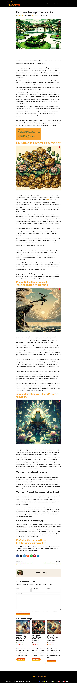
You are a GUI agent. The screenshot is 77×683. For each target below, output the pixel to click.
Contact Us (28, 681)
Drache (47, 199)
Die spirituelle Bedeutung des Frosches (25, 131)
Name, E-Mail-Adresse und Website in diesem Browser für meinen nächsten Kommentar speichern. (37, 611)
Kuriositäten (62, 3)
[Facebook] (17, 555)
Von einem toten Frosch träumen (24, 135)
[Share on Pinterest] (59, 21)
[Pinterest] (34, 555)
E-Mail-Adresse (34, 588)
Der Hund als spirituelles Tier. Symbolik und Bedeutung (22, 638)
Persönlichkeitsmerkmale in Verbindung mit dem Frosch (29, 132)
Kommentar (19, 593)
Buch (67, 3)
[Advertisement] (38, 55)
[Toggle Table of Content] (39, 130)
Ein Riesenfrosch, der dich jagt (25, 137)
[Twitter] (21, 555)
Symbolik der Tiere (35, 15)
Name (17, 588)
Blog (69, 3)
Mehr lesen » (20, 660)
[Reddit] (27, 555)
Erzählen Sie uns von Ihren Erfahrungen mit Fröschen (28, 139)
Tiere (58, 3)
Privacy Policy (22, 681)
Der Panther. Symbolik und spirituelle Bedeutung (36, 638)
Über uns (48, 3)
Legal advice (16, 681)
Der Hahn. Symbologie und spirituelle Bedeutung (52, 638)
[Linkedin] (38, 555)
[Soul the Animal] (13, 3)
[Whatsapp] (31, 555)
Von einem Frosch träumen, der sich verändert (27, 136)
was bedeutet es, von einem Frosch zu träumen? (27, 133)
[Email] (24, 555)
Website (48, 588)
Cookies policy (9, 681)
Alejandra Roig (20, 15)
